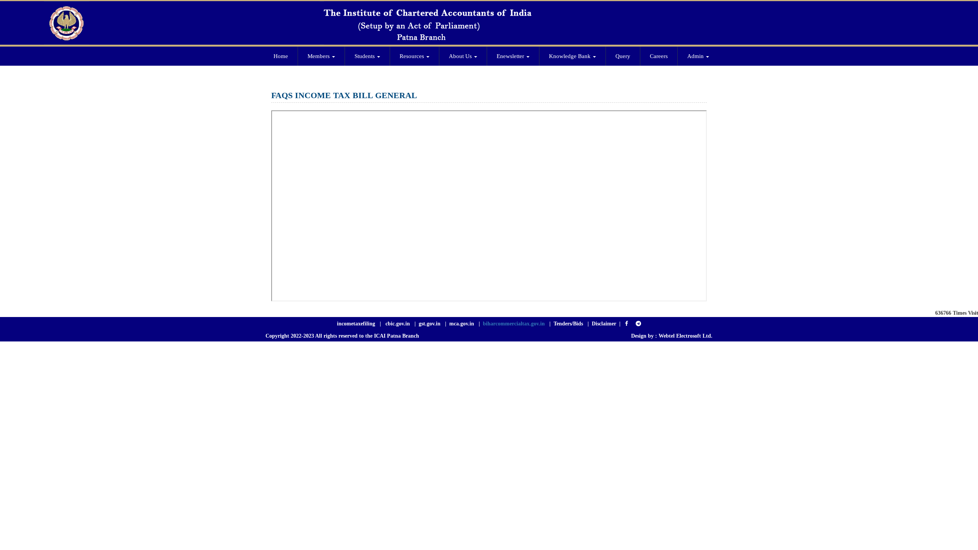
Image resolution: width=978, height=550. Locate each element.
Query (622, 56)
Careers (659, 56)
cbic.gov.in (398, 324)
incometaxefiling (356, 324)
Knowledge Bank (570, 56)
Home (281, 56)
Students (365, 56)
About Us (461, 56)
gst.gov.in (430, 324)
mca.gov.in (461, 324)
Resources (413, 56)
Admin (696, 56)
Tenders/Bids (568, 324)
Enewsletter (511, 56)
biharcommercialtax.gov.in (514, 324)
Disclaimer (604, 324)
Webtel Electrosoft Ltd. (685, 336)
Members (319, 56)
